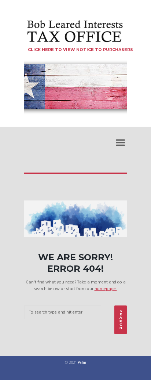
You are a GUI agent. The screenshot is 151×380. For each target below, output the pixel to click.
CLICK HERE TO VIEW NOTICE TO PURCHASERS (80, 49)
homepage (106, 289)
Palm (82, 363)
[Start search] (120, 319)
